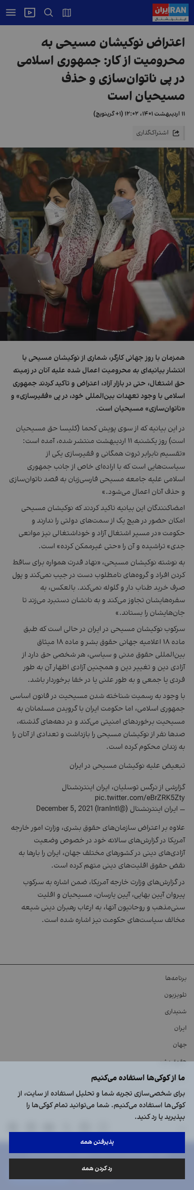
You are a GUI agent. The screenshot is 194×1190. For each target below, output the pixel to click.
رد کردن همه (97, 1168)
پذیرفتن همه (97, 1142)
